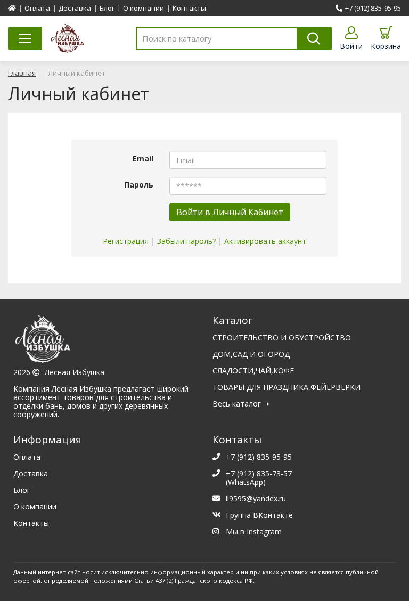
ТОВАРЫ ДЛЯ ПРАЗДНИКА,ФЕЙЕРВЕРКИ (286, 387)
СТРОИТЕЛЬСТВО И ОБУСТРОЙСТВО (281, 337)
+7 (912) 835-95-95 (373, 8)
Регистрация (126, 241)
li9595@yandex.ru (256, 498)
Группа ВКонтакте (259, 515)
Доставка (75, 8)
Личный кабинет (76, 73)
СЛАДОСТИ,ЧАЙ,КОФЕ (253, 371)
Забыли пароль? (186, 241)
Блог (107, 8)
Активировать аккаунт (265, 241)
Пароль (138, 184)
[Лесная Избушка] (105, 341)
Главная (22, 73)
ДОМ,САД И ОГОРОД (251, 354)
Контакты (189, 8)
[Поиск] (314, 38)
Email (143, 158)
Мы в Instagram (254, 531)
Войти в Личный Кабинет (229, 212)
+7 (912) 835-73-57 (259, 473)
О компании (143, 8)
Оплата (37, 8)
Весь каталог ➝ (240, 404)
